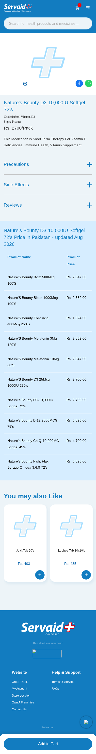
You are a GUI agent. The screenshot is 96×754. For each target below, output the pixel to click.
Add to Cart (48, 744)
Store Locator (21, 695)
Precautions (16, 164)
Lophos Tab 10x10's (71, 550)
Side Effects (16, 184)
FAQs (55, 688)
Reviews (13, 205)
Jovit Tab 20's (25, 550)
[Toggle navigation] (87, 7)
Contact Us (19, 709)
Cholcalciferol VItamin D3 (19, 117)
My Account (19, 688)
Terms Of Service (63, 682)
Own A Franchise (23, 702)
